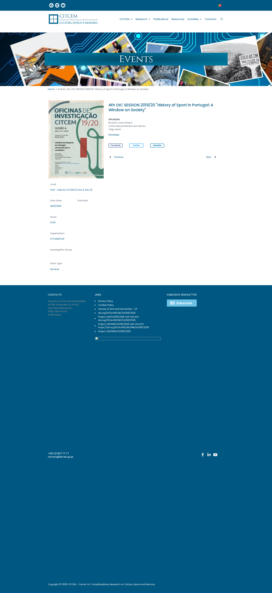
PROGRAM (113, 134)
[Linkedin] (57, 5)
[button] (115, 145)
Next (208, 157)
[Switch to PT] (220, 5)
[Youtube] (63, 5)
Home (51, 89)
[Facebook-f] (202, 455)
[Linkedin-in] (209, 455)
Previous (118, 157)
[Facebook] (51, 5)
